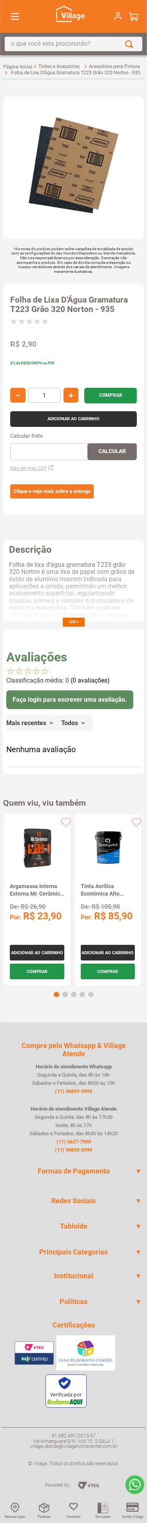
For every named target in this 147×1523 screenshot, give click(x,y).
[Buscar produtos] (130, 44)
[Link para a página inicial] (17, 67)
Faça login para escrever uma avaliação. (70, 699)
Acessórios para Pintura (114, 66)
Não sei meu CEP (28, 468)
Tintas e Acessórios (59, 66)
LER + (73, 622)
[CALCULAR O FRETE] (112, 451)
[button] (52, 491)
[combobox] (73, 44)
